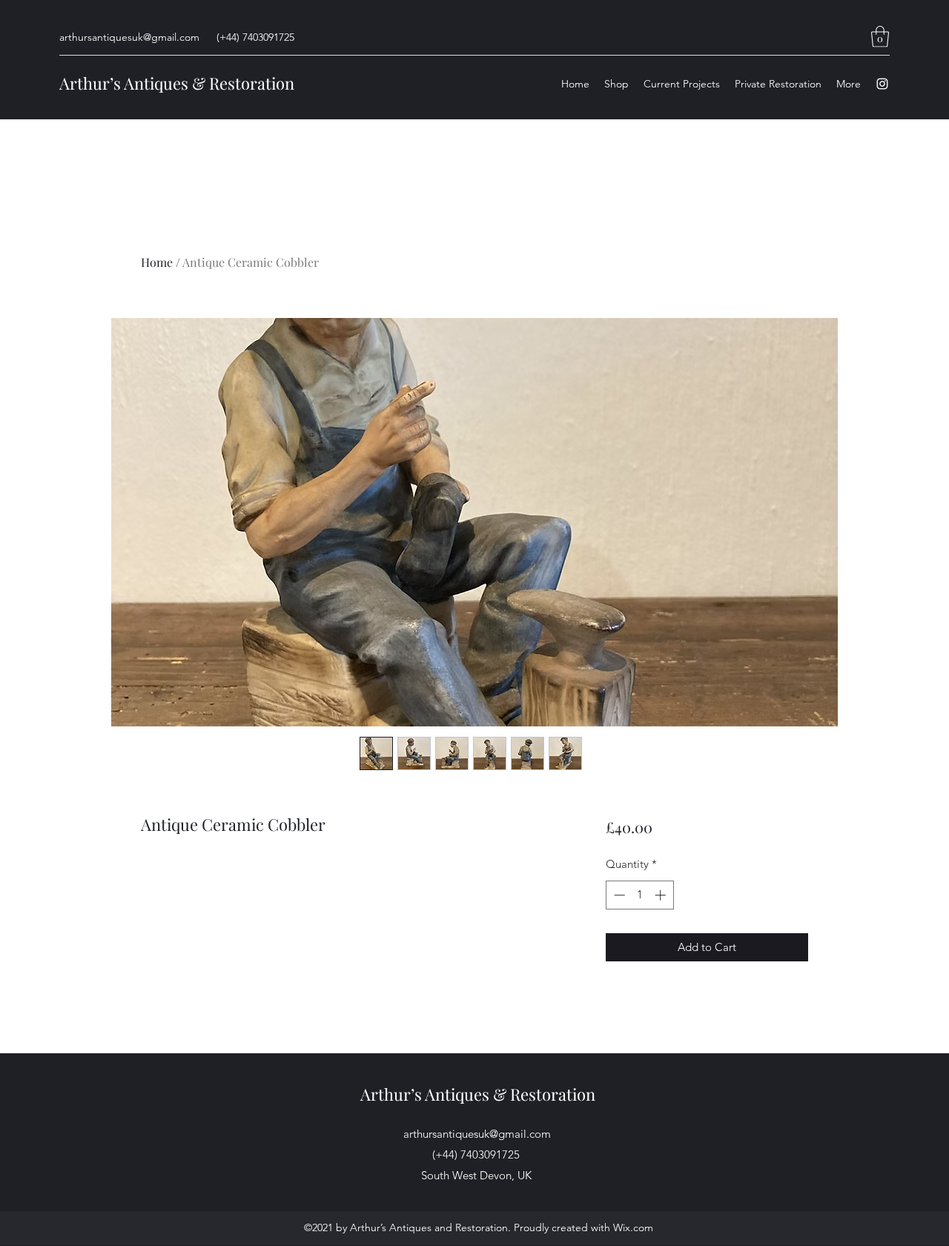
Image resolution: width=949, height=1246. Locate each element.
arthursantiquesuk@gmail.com (129, 37)
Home (157, 262)
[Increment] (662, 895)
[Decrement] (618, 895)
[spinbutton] (639, 895)
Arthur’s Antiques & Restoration (176, 83)
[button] (880, 36)
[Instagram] (882, 83)
